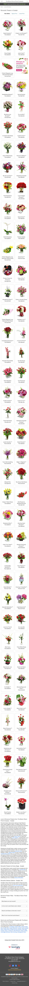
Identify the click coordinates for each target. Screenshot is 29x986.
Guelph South (7, 929)
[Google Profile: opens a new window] (16, 966)
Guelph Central (21, 928)
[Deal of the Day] (21, 66)
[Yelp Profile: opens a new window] (19, 966)
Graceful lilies (22, 869)
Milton (19, 926)
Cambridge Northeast (5, 932)
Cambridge (11, 926)
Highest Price (14, 13)
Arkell (22, 926)
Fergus (22, 930)
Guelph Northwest (13, 928)
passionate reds (18, 851)
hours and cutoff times (18, 885)
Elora (25, 932)
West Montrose (16, 930)
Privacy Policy (12, 981)
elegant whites (12, 852)
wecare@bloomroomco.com (14, 961)
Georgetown (20, 932)
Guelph (16, 926)
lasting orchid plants (18, 877)
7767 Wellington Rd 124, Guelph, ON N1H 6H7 (15, 958)
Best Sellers (7, 13)
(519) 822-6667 (14, 960)
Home (2, 6)
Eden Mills (24, 929)
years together (15, 837)
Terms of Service (6, 981)
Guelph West (6, 928)
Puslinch (2, 930)
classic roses (17, 836)
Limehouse (10, 930)
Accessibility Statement (21, 981)
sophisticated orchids (5, 853)
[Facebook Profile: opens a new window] (13, 966)
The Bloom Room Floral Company (14, 1)
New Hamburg (14, 932)
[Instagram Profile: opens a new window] (10, 966)
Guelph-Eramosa (14, 929)
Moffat (25, 930)
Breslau (20, 929)
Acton (6, 930)
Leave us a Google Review (14, 969)
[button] (26, 983)
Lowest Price (21, 13)
